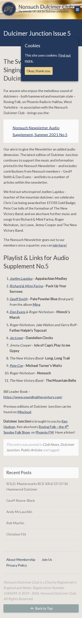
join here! (60, 245)
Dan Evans (18, 312)
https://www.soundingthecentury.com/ (32, 397)
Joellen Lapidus (21, 278)
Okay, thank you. (39, 71)
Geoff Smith (18, 299)
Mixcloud (24, 412)
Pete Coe (16, 365)
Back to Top (44, 608)
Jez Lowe (16, 338)
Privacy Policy (16, 565)
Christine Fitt (16, 534)
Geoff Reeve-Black (20, 500)
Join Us (47, 559)
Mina (36, 304)
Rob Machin (15, 523)
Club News (51, 444)
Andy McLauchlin (19, 512)
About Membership (20, 559)
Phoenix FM (44, 432)
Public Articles (31, 450)
